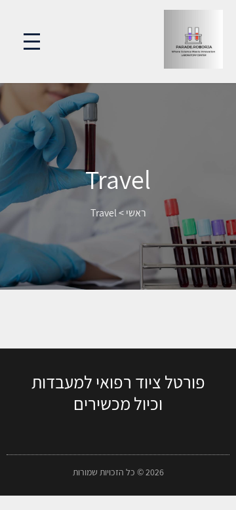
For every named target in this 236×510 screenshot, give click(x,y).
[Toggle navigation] (31, 42)
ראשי (136, 213)
